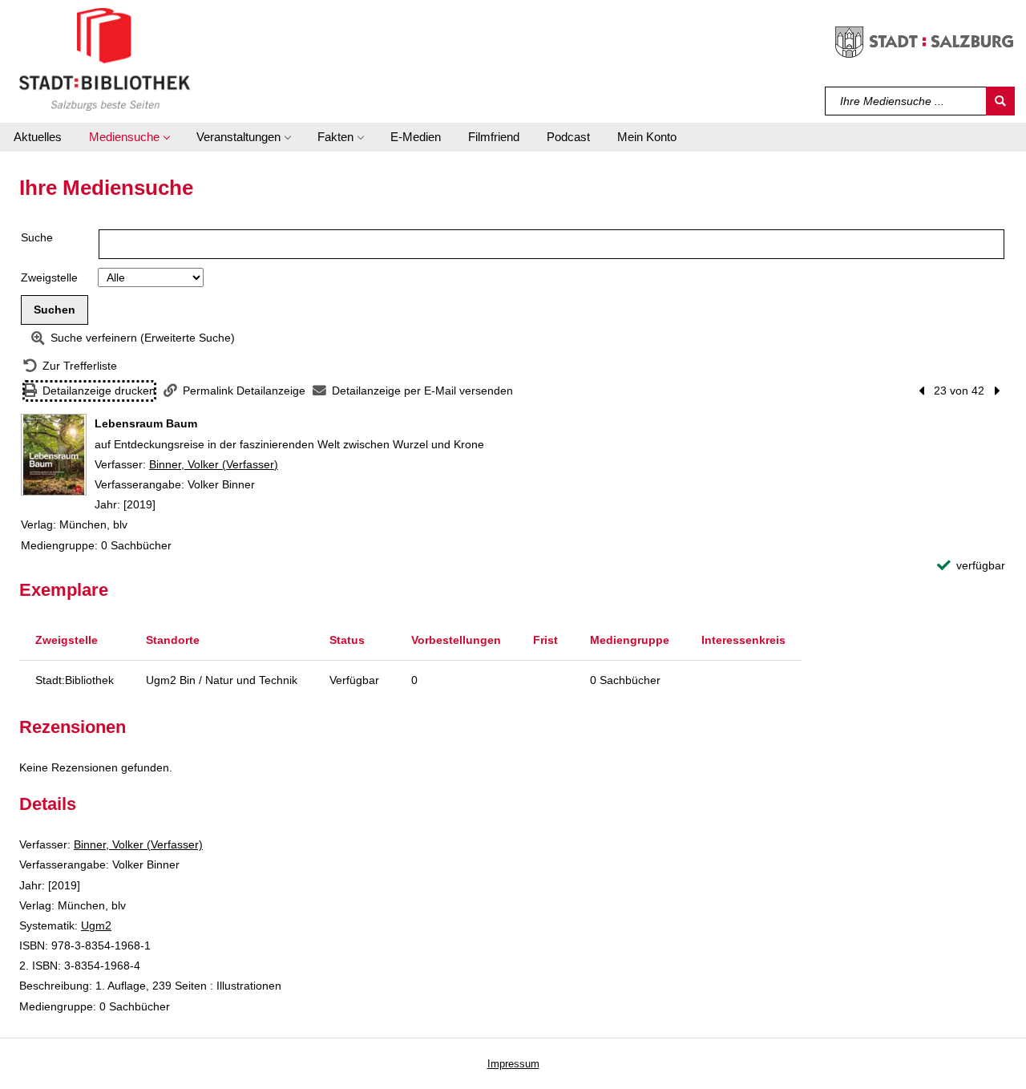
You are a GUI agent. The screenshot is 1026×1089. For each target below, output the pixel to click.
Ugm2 (96, 925)
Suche (37, 237)
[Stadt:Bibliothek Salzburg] (104, 58)
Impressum (513, 1064)
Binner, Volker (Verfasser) (213, 464)
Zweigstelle (49, 277)
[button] (129, 137)
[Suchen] (1000, 101)
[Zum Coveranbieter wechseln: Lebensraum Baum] (54, 455)
